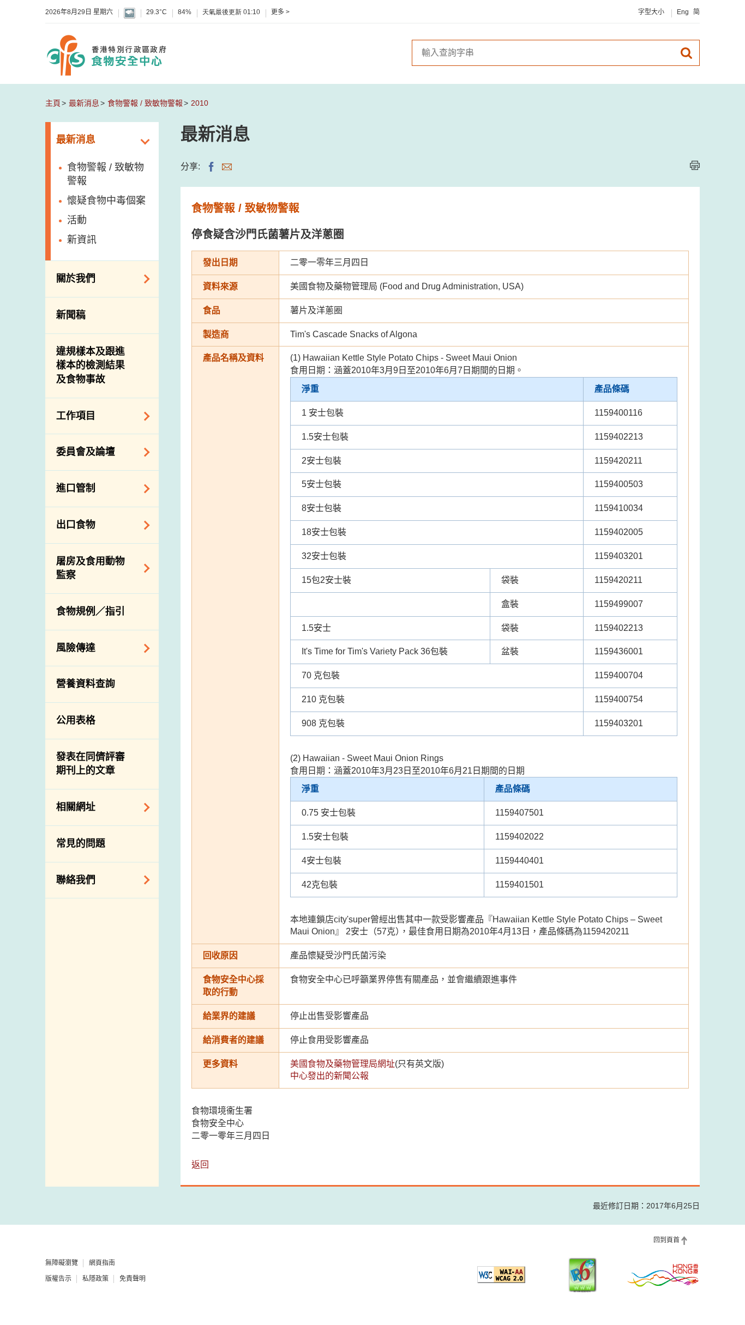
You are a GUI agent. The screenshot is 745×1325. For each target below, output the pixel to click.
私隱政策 (95, 1279)
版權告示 (58, 1279)
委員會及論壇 (80, 451)
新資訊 (82, 239)
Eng (683, 12)
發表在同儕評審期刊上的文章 (90, 763)
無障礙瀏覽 (61, 1263)
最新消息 (84, 103)
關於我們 (70, 278)
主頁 (53, 103)
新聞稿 (71, 314)
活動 (77, 220)
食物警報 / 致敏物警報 (145, 103)
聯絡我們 (70, 879)
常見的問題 (80, 843)
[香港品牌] (663, 1275)
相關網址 (70, 806)
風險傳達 (70, 647)
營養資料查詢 (85, 683)
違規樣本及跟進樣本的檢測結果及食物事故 (90, 365)
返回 (200, 1164)
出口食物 (70, 524)
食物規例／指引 (90, 611)
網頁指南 (102, 1263)
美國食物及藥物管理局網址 (342, 1063)
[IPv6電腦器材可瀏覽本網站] (582, 1275)
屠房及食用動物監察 (85, 568)
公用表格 (75, 720)
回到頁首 (666, 1240)
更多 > (280, 12)
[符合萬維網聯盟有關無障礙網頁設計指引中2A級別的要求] (501, 1274)
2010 (199, 103)
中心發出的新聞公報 (329, 1075)
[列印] (695, 165)
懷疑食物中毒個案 (106, 200)
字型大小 (651, 12)
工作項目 (70, 415)
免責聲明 (132, 1279)
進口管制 (70, 488)
